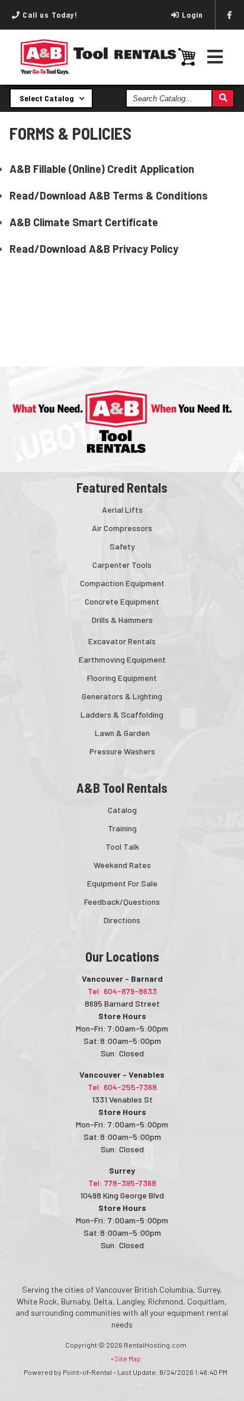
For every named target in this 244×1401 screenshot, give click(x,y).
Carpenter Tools (122, 565)
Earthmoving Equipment (122, 659)
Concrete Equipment (122, 601)
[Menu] (215, 56)
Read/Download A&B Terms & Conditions (108, 195)
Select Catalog (48, 98)
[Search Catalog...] (222, 98)
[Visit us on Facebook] (229, 15)
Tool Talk (122, 846)
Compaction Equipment (122, 583)
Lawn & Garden (122, 733)
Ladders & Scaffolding (122, 714)
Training (122, 828)
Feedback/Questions (122, 901)
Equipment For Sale (122, 883)
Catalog (122, 810)
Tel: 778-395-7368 (122, 1183)
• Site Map (126, 1358)
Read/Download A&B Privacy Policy (93, 248)
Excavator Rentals (122, 641)
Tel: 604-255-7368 (122, 1087)
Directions (122, 920)
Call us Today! (49, 15)
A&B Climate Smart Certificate (83, 222)
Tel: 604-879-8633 (122, 991)
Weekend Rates (122, 865)
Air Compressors (122, 528)
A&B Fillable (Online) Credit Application (101, 168)
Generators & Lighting (122, 696)
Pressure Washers (122, 751)
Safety (122, 546)
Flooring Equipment (122, 678)
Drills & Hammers (122, 620)
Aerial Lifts (122, 510)
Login (192, 15)
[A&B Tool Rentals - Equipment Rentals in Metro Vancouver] (98, 71)
